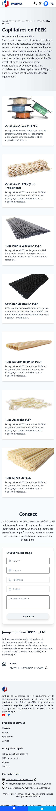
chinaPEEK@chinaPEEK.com (26, 668)
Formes (22, 21)
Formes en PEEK (34, 21)
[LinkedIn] (8, 715)
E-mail (16, 570)
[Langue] (40, 3)
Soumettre (28, 616)
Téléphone (18, 579)
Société (16, 589)
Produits (13, 21)
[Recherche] (35, 3)
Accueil (5, 21)
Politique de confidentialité (28, 796)
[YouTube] (3, 715)
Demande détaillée (17, 598)
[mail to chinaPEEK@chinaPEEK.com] (42, 808)
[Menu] (50, 3)
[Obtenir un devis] (45, 3)
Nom (15, 561)
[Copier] (45, 667)
